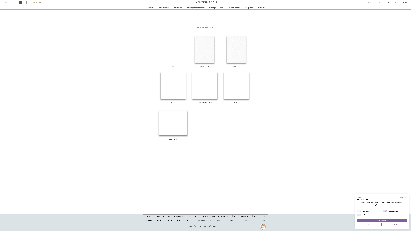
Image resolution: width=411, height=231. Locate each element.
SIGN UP (405, 2)
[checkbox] (359, 211)
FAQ (378, 2)
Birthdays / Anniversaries (196, 8)
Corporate (150, 8)
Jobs (255, 216)
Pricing (387, 2)
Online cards (178, 8)
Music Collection (234, 8)
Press (263, 216)
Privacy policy (402, 197)
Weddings (212, 8)
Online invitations (164, 8)
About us (160, 216)
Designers (261, 8)
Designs (262, 220)
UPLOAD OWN (36, 2)
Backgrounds (249, 8)
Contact (188, 220)
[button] (360, 197)
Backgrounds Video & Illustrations (216, 216)
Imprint (159, 220)
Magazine (243, 220)
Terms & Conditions (204, 220)
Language (231, 220)
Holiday (222, 8)
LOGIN (395, 2)
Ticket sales (245, 216)
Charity (220, 220)
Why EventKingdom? (175, 216)
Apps (235, 216)
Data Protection (173, 220)
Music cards (192, 216)
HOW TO (370, 2)
